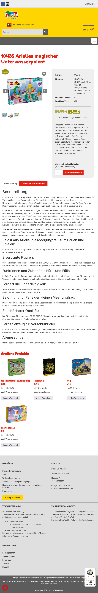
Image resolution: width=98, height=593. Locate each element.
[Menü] (94, 569)
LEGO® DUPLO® (9, 197)
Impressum (7, 491)
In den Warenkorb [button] (10, 398)
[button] (94, 41)
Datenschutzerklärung (11, 471)
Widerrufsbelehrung (11, 478)
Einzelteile (6, 560)
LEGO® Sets (79, 79)
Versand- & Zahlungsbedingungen (17, 482)
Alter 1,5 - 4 (79, 85)
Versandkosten (81, 118)
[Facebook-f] (3, 4)
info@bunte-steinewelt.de (62, 488)
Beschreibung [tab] (10, 183)
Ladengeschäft (8, 553)
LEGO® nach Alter (82, 82)
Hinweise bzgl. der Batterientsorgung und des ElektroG (21, 486)
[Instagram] (7, 4)
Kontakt (5, 567)
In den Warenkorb (73, 172)
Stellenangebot (8, 556)
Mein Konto (89, 4)
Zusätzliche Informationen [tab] (33, 183)
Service (5, 563)
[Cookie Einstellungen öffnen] (5, 590)
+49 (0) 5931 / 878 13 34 (62, 485)
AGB (4, 474)
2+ (84, 93)
